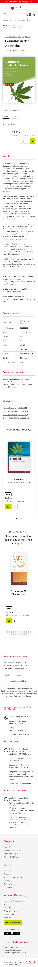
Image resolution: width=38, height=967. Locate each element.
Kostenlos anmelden (18, 681)
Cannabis (19, 479)
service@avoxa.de (21, 734)
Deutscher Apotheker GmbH (15, 953)
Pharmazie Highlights (17, 817)
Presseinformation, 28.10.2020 (15, 408)
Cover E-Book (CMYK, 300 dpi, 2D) (16, 418)
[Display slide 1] (16, 518)
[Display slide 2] (21, 518)
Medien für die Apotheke (18, 798)
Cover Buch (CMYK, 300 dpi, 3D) (15, 415)
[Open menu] (5, 14)
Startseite (6, 26)
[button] (19, 80)
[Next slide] (33, 518)
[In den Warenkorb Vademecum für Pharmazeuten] (9, 620)
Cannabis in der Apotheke (14, 28)
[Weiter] (34, 633)
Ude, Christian (11, 37)
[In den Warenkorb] (32, 141)
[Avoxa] (30, 962)
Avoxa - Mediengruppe (13, 950)
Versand (32, 135)
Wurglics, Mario (24, 37)
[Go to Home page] (19, 8)
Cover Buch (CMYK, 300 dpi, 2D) (15, 411)
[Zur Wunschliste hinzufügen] (14, 506)
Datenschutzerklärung (22, 696)
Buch (8, 494)
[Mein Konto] (30, 14)
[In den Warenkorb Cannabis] (8, 506)
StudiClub (15, 26)
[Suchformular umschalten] (26, 14)
